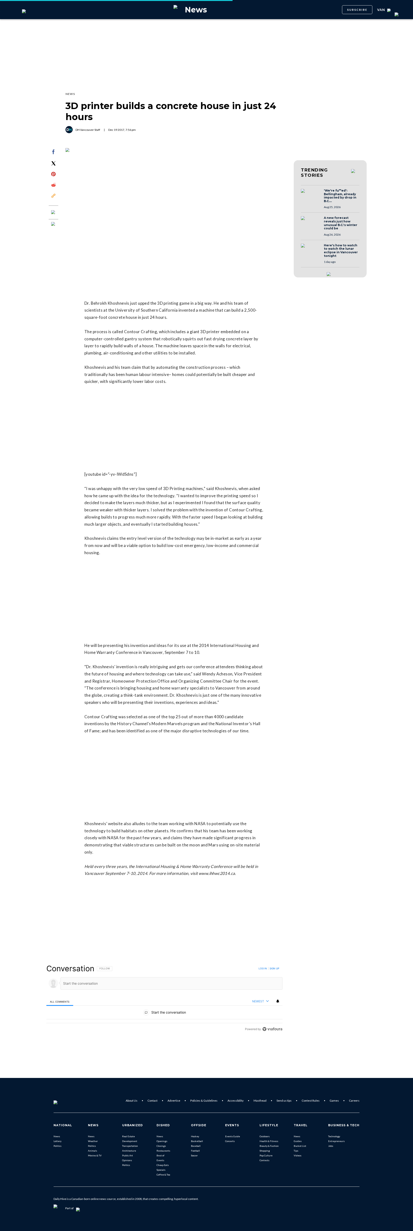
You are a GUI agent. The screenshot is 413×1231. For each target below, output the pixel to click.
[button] (311, 195)
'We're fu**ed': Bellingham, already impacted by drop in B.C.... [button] (340, 196)
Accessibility (236, 1100)
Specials (161, 1169)
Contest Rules (311, 1100)
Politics (57, 1145)
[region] (164, 999)
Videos (297, 1155)
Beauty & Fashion (269, 1145)
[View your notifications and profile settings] (278, 1001)
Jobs (330, 1145)
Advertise (174, 1100)
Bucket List (300, 1145)
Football (195, 1150)
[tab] (59, 1001)
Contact (152, 1100)
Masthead (260, 1100)
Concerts (230, 1141)
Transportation (130, 1145)
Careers (354, 1100)
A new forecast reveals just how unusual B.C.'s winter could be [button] (340, 223)
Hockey (195, 1136)
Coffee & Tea (163, 1174)
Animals (92, 1150)
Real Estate (128, 1136)
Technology (334, 1136)
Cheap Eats (163, 1165)
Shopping (265, 1150)
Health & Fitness (269, 1141)
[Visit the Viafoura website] (272, 1029)
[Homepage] (63, 1100)
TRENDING (314, 172)
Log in (263, 968)
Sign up (274, 968)
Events (160, 1160)
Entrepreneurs (336, 1141)
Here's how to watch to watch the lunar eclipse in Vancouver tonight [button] (341, 251)
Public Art (127, 1155)
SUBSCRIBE (357, 9)
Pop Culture (266, 1155)
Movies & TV (95, 1155)
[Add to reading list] (53, 224)
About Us (131, 1100)
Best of (160, 1155)
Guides (298, 1141)
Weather (93, 1141)
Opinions (127, 1160)
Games (334, 1100)
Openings (162, 1141)
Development (129, 1141)
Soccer (194, 1155)
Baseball (196, 1145)
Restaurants (163, 1150)
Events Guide (232, 1136)
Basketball (197, 1141)
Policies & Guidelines (203, 1100)
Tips (296, 1150)
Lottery (57, 1141)
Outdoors (265, 1136)
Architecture (129, 1150)
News (57, 1136)
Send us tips (284, 1100)
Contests (264, 1160)
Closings (161, 1145)
